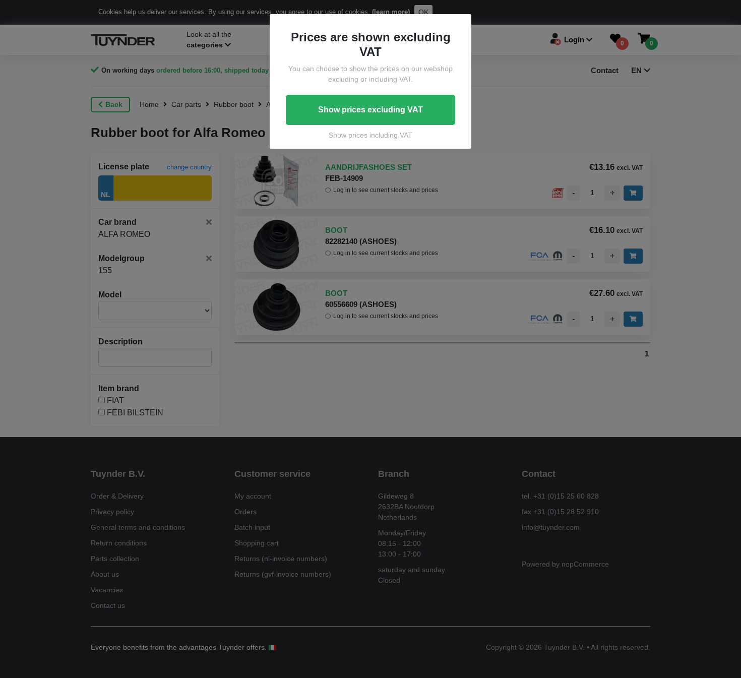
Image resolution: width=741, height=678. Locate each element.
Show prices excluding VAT (370, 109)
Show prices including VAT (370, 135)
